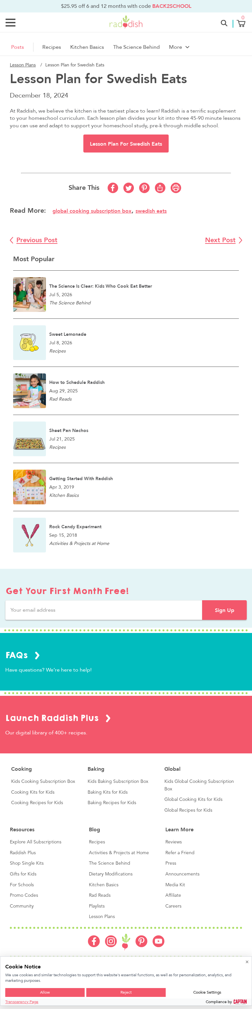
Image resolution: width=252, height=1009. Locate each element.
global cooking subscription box (92, 211)
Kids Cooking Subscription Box (43, 781)
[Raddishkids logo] (126, 942)
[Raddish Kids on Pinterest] (141, 945)
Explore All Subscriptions (35, 842)
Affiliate (173, 895)
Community (22, 906)
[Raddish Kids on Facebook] (94, 945)
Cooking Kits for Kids (32, 792)
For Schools (22, 885)
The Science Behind (136, 47)
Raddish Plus (23, 853)
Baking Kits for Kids (108, 792)
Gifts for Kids (23, 874)
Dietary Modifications (111, 874)
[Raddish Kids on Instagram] (111, 945)
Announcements (182, 874)
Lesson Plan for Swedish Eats (126, 144)
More (175, 47)
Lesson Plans (23, 65)
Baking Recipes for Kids (112, 803)
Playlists (97, 906)
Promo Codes (24, 895)
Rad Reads (100, 895)
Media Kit (175, 885)
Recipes (51, 47)
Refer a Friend (180, 853)
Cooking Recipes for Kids (37, 803)
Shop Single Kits (27, 863)
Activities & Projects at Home (119, 853)
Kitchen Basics (87, 47)
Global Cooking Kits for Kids (193, 799)
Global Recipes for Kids (188, 810)
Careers (173, 906)
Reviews (173, 842)
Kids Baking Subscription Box (118, 781)
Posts (17, 47)
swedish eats (151, 211)
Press (170, 863)
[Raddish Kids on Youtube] (158, 945)
